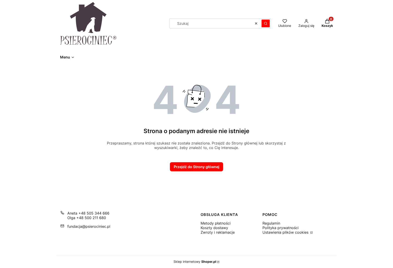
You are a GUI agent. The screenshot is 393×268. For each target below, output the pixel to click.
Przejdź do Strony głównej (196, 166)
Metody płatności (216, 223)
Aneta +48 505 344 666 (88, 213)
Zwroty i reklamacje (218, 232)
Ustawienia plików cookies (286, 232)
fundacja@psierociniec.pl (88, 226)
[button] (266, 23)
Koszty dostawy (214, 227)
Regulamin (271, 223)
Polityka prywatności (280, 227)
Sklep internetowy (195, 261)
